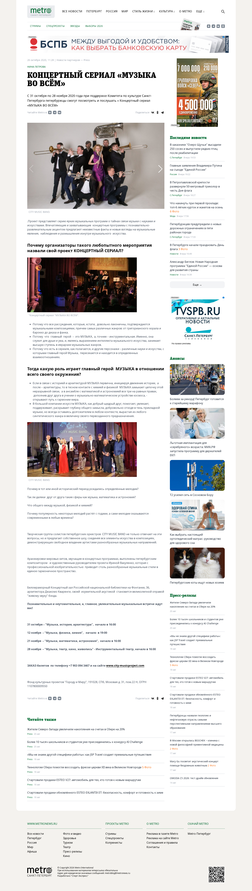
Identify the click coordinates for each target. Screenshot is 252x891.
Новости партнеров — (70, 60)
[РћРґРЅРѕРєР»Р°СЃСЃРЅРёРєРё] (157, 112)
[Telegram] (162, 112)
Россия (111, 11)
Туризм (68, 842)
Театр (67, 847)
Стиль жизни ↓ (143, 11)
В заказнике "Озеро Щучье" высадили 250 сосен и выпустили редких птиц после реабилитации (195, 149)
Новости (174, 253)
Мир (125, 11)
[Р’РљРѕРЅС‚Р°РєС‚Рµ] (153, 112)
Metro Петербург (199, 834)
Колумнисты (113, 842)
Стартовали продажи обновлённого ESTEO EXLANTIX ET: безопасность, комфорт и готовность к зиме (95, 792)
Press (87, 60)
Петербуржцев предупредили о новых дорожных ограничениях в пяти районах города (195, 228)
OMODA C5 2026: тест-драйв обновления (194, 778)
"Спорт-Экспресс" (79, 875)
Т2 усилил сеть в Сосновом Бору (191, 495)
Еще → (197, 285)
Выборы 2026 (94, 26)
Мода (172, 216)
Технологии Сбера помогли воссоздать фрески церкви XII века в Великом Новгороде (84, 767)
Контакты (153, 847)
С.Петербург (176, 157)
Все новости (72, 11)
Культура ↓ (167, 11)
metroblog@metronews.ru (117, 873)
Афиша (32, 851)
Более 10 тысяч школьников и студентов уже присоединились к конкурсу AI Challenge (85, 742)
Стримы (35, 26)
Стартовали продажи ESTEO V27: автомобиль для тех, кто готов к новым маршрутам (84, 780)
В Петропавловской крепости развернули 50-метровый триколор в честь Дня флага (195, 186)
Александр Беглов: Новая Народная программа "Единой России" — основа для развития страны (196, 266)
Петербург (94, 11)
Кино (66, 856)
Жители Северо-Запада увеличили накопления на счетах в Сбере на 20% (76, 729)
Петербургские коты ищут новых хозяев (197, 582)
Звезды (75, 26)
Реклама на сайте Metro (163, 838)
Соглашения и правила (162, 842)
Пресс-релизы (72, 851)
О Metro (185, 11)
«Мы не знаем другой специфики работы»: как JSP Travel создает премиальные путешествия (89, 754)
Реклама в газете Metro (162, 834)
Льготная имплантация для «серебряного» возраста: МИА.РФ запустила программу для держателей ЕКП (195, 449)
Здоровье (69, 838)
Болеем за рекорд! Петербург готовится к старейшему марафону (197, 401)
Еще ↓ (200, 11)
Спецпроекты (55, 26)
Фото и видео (72, 834)
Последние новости (188, 138)
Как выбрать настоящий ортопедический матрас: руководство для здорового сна (195, 539)
